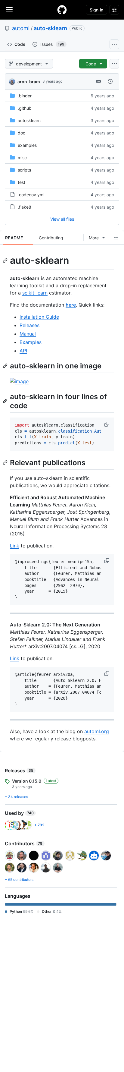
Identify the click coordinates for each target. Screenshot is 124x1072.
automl (20, 28)
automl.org (96, 731)
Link (14, 546)
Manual (28, 334)
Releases (29, 325)
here (71, 305)
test (21, 182)
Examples (31, 342)
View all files (62, 219)
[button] (107, 424)
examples (27, 145)
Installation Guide (39, 317)
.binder (25, 95)
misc (22, 157)
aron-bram (28, 81)
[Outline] (116, 237)
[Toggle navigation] (9, 9)
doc (21, 132)
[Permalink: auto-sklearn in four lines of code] (6, 401)
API (23, 351)
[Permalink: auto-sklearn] (6, 260)
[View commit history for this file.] (110, 81)
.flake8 (24, 207)
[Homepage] (62, 9)
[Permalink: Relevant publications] (6, 462)
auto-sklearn (50, 28)
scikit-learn (35, 293)
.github (25, 108)
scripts (24, 169)
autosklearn (29, 120)
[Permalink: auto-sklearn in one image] (6, 365)
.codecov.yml (31, 194)
